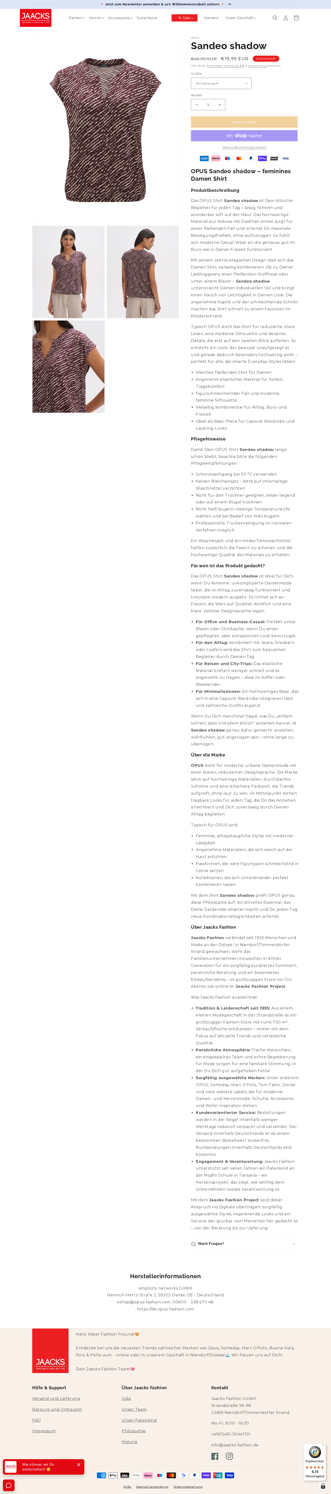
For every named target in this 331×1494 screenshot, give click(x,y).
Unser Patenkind (139, 1420)
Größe (196, 73)
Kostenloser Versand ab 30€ (225, 65)
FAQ (36, 1420)
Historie (129, 1442)
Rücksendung (257, 65)
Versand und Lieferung (56, 1398)
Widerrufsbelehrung (188, 1486)
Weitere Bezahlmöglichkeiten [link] (244, 147)
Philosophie (134, 1431)
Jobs (126, 1398)
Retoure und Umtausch (57, 1409)
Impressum (43, 1431)
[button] (72, 18)
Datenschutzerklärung (152, 1486)
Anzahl (196, 95)
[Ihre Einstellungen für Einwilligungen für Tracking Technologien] (323, 1486)
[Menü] (323, 1446)
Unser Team (134, 1409)
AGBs (127, 1486)
